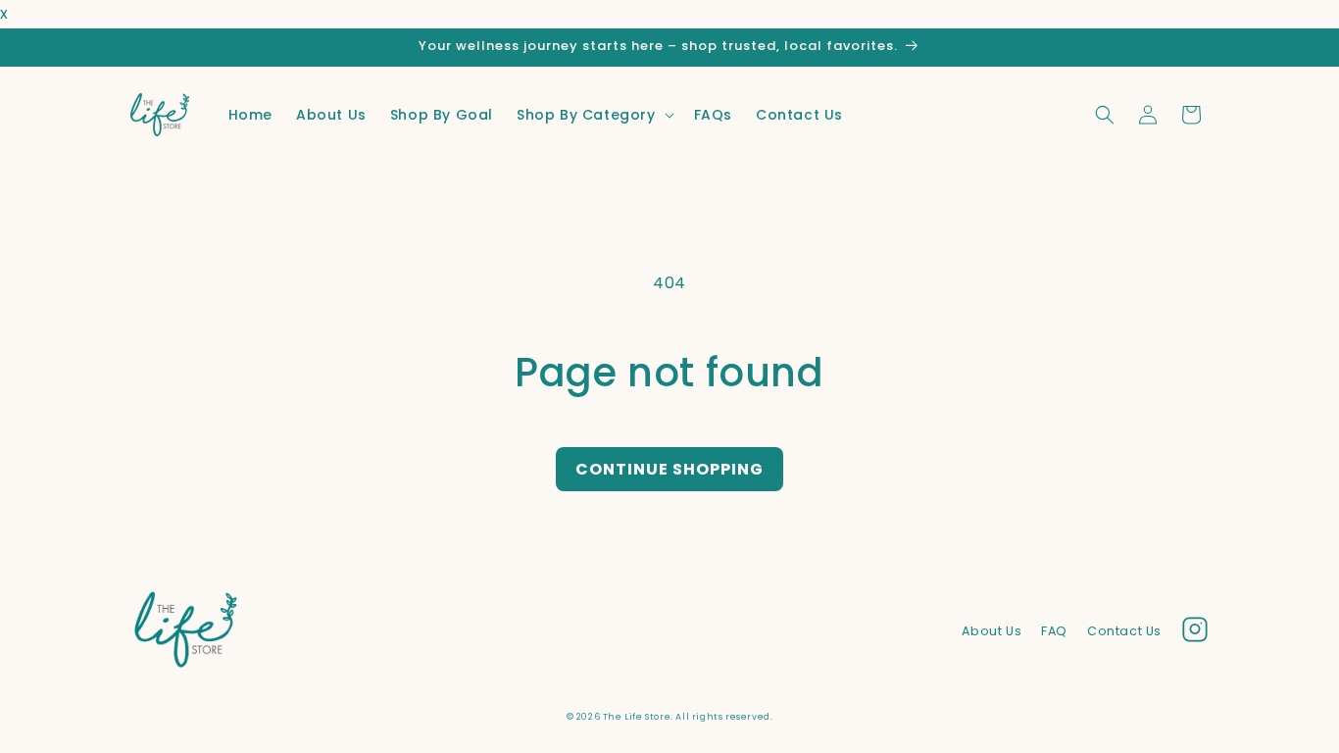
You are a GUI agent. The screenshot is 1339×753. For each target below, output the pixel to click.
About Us (991, 631)
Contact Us (1124, 631)
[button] (593, 114)
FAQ (1054, 631)
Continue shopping (669, 469)
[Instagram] (1195, 634)
